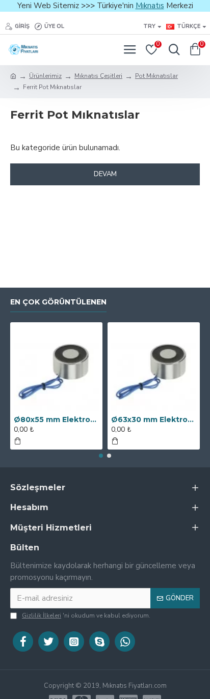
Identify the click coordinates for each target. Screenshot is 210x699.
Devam (105, 174)
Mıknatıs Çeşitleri (98, 76)
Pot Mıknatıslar (156, 76)
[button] (101, 456)
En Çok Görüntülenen (58, 302)
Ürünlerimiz (45, 76)
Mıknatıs (150, 6)
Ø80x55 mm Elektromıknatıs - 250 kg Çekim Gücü (56, 419)
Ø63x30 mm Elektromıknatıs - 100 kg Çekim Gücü (153, 419)
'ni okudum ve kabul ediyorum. (86, 615)
